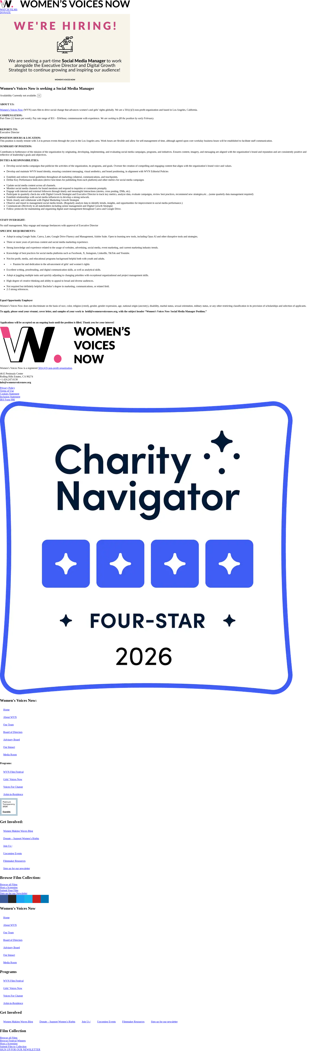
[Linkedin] (45, 899)
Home (6, 709)
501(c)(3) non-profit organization (55, 368)
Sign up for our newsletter (16, 868)
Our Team (8, 724)
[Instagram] (12, 899)
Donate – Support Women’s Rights (21, 838)
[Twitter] (20, 899)
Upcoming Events (12, 853)
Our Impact (9, 747)
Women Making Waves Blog (18, 831)
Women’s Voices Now (11, 109)
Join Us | (7, 846)
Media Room (10, 754)
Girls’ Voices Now (12, 779)
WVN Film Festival (13, 771)
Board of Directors (12, 732)
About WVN (10, 717)
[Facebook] (4, 899)
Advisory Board (11, 739)
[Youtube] (36, 899)
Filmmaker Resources (14, 861)
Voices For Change (13, 786)
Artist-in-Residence (13, 794)
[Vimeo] (28, 899)
